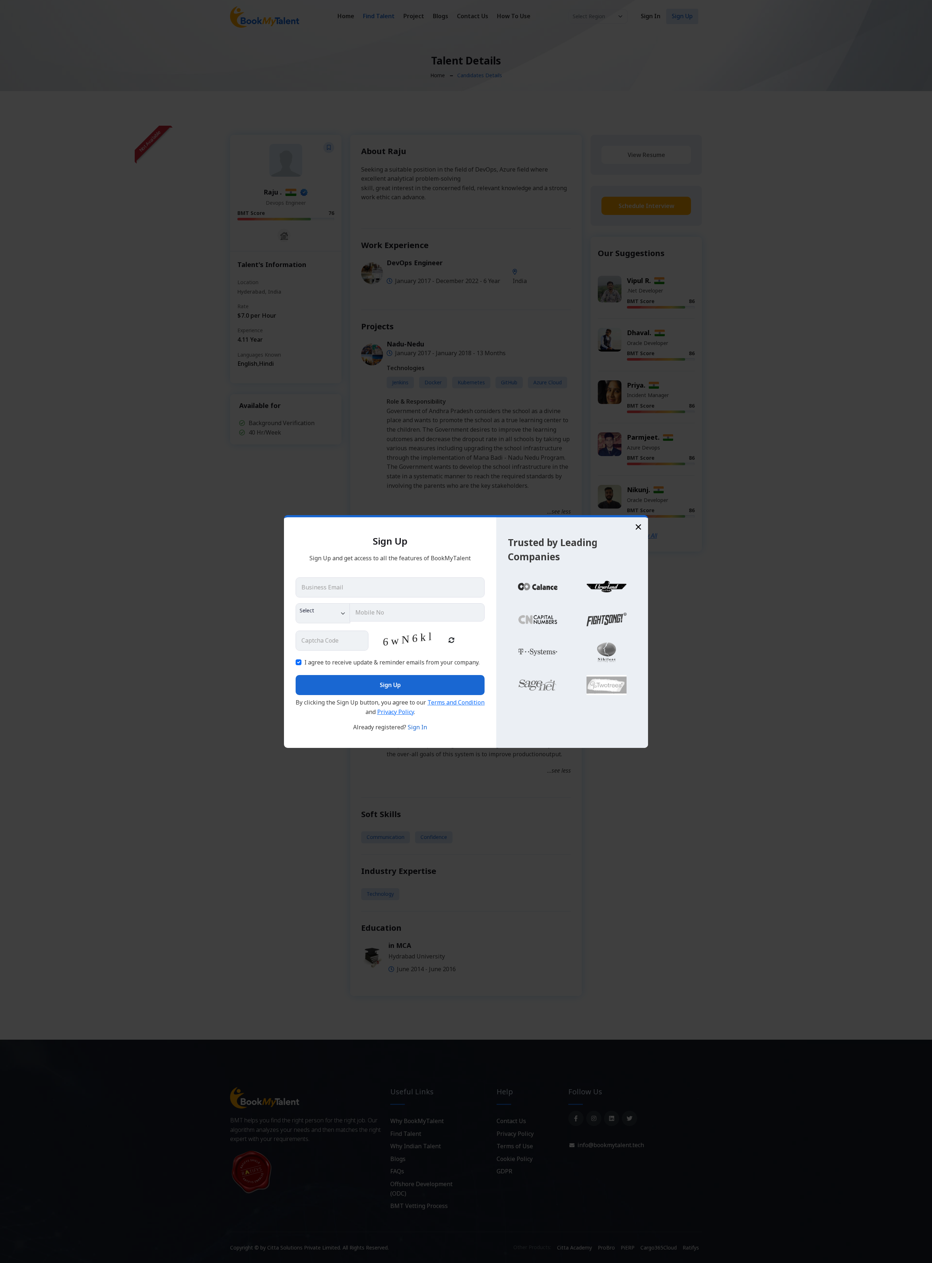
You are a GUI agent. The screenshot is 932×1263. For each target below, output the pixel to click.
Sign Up (390, 685)
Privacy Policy (395, 712)
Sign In (417, 727)
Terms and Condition (456, 702)
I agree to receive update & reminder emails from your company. (391, 662)
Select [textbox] (307, 610)
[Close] (638, 527)
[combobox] (323, 613)
